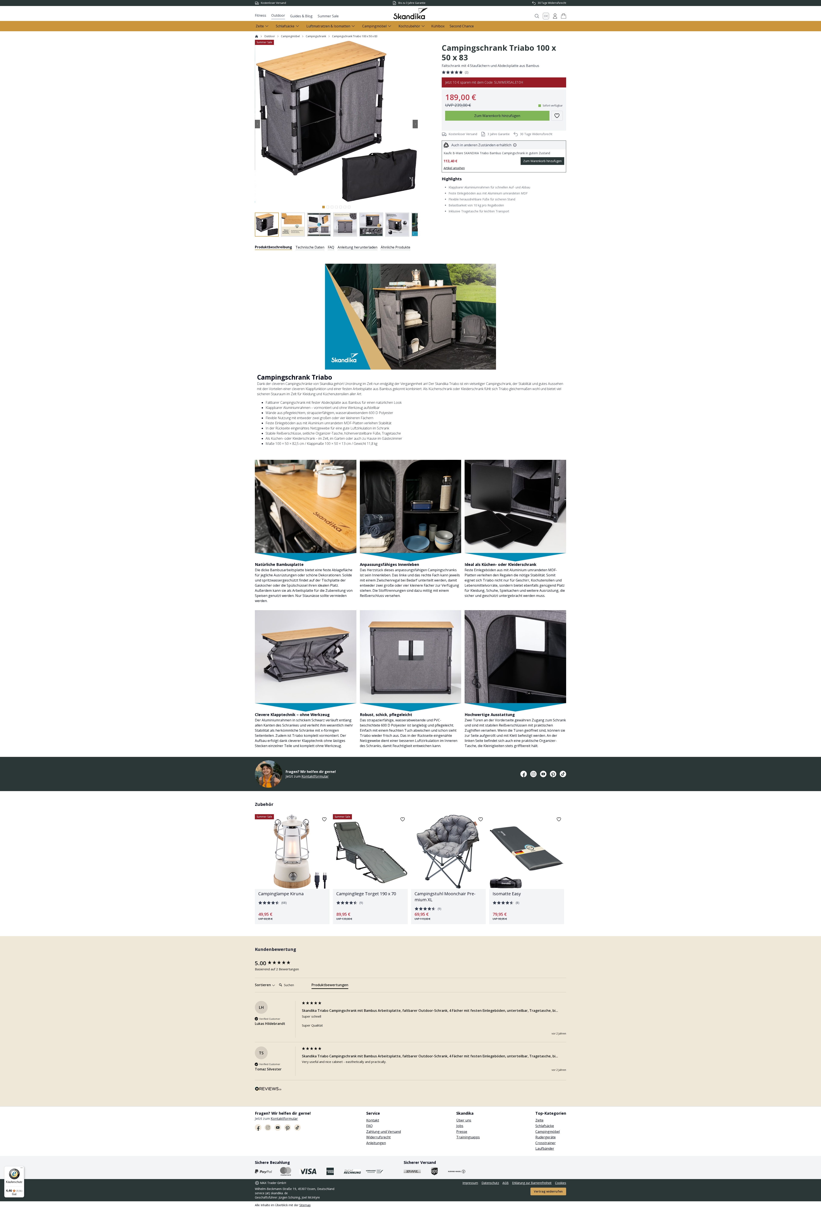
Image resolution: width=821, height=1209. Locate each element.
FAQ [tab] (331, 247)
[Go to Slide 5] (340, 207)
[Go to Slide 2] (327, 207)
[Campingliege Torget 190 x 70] (370, 869)
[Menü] (21, 1168)
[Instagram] (533, 774)
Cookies (560, 1183)
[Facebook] (523, 774)
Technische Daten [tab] (309, 247)
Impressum (470, 1183)
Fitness (260, 15)
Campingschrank (316, 36)
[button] (563, 16)
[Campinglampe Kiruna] (292, 869)
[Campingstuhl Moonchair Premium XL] (448, 869)
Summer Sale (328, 16)
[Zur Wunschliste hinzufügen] (557, 116)
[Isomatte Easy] (526, 869)
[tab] (330, 986)
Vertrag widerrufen (548, 1191)
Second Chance (462, 26)
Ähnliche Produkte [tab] (395, 247)
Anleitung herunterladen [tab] (357, 247)
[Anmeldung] (555, 16)
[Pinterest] (553, 774)
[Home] (256, 36)
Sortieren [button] (263, 985)
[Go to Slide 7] (349, 207)
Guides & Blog (301, 16)
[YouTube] (543, 774)
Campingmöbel (290, 36)
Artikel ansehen (454, 168)
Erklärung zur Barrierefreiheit (532, 1183)
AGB (505, 1183)
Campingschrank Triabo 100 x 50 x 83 (354, 36)
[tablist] (332, 247)
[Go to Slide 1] (323, 207)
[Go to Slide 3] (332, 207)
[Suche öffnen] (536, 16)
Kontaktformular (315, 776)
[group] (277, 963)
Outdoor (278, 15)
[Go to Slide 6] (345, 207)
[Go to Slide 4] (336, 207)
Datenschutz (490, 1183)
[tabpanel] (410, 501)
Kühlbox (437, 26)
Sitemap (305, 1205)
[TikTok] (563, 774)
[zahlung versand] (263, 1171)
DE (546, 16)
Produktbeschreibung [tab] (273, 247)
